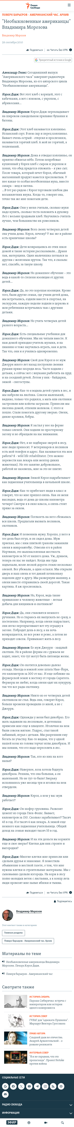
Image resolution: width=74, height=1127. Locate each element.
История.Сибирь (39, 997)
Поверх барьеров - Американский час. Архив (35, 15)
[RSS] (53, 1086)
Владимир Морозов (14, 35)
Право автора (37, 1033)
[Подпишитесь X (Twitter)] (21, 1086)
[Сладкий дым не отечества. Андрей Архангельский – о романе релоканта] (15, 1038)
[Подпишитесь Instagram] (45, 1086)
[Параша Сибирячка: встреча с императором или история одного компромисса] (15, 1001)
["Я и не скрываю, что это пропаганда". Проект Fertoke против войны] (15, 1057)
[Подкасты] (61, 1086)
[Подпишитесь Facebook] (13, 1086)
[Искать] (62, 1122)
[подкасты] (29, 1122)
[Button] (34, 50)
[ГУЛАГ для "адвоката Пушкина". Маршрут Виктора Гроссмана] (15, 1020)
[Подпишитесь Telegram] (37, 1086)
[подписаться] (5, 1094)
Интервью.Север (39, 1053)
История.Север (38, 1016)
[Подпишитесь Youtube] (29, 1086)
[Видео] (46, 1122)
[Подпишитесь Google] (5, 1086)
